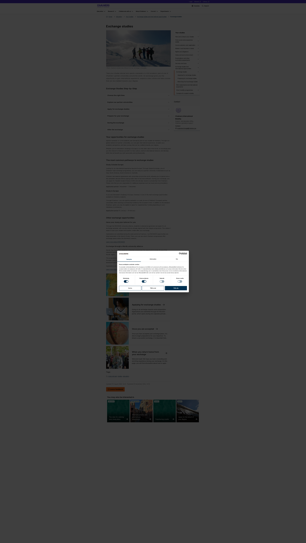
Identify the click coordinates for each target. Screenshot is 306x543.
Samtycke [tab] (129, 259)
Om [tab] (177, 259)
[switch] (144, 281)
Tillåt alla (175, 288)
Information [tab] (153, 259)
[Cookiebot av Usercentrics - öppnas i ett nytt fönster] (180, 254)
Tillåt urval (153, 288)
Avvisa (130, 288)
